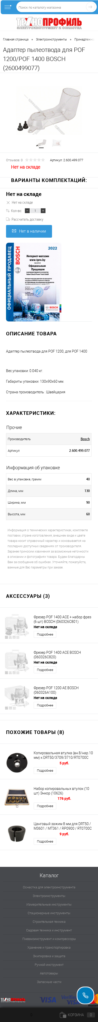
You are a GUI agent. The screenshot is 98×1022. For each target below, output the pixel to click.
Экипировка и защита (49, 956)
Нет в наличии (32, 231)
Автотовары (49, 973)
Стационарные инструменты (49, 913)
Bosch (85, 439)
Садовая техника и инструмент (49, 930)
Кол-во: (16, 210)
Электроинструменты (49, 896)
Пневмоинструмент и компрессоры (49, 939)
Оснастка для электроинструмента (49, 887)
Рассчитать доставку (27, 219)
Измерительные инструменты (49, 904)
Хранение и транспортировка (49, 947)
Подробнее (45, 634)
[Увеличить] (49, 110)
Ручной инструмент (49, 965)
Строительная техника (49, 922)
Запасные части (49, 982)
